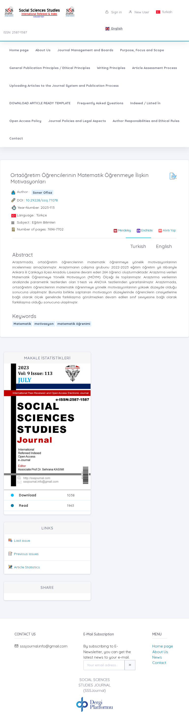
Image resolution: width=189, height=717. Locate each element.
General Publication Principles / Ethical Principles (49, 68)
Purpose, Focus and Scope (142, 50)
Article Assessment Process (154, 68)
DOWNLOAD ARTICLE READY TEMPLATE (39, 103)
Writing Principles (111, 68)
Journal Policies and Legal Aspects (77, 121)
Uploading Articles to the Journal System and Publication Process (64, 85)
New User (141, 12)
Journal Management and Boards (85, 50)
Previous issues (26, 554)
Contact (16, 138)
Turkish (166, 12)
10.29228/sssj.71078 (42, 200)
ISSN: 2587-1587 (15, 32)
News (157, 657)
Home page (19, 50)
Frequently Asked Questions (100, 103)
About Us (42, 50)
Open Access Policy (25, 121)
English (116, 28)
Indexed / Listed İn (145, 103)
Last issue (22, 540)
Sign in (116, 12)
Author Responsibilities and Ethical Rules (146, 121)
